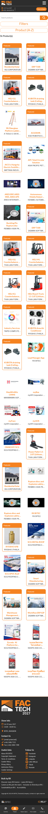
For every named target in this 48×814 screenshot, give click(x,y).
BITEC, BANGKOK (8, 10)
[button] (41, 9)
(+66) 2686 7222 (10, 742)
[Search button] (44, 18)
